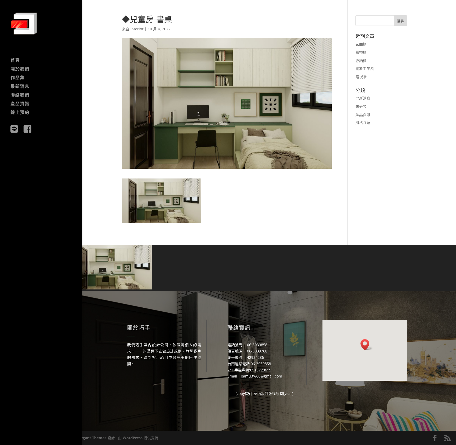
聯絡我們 (20, 95)
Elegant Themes (92, 437)
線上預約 (20, 112)
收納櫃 (361, 60)
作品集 (18, 78)
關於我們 (20, 69)
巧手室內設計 (257, 393)
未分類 (361, 106)
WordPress (132, 437)
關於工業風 (364, 68)
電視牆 (361, 76)
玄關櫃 (361, 44)
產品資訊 (20, 104)
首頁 (15, 60)
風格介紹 (362, 122)
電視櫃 (361, 52)
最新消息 (20, 86)
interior (137, 28)
